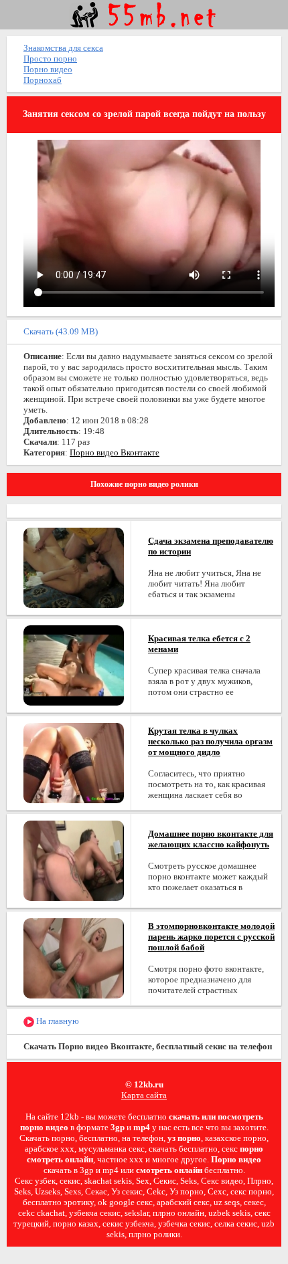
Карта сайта (144, 1095)
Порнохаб (42, 80)
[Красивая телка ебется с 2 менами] (73, 664)
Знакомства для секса (63, 48)
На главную (56, 1021)
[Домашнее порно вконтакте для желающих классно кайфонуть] (73, 860)
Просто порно (50, 59)
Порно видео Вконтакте (114, 452)
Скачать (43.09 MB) (60, 331)
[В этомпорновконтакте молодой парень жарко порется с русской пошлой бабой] (73, 957)
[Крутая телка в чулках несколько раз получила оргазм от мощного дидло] (73, 762)
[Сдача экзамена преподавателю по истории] (73, 567)
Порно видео (47, 69)
